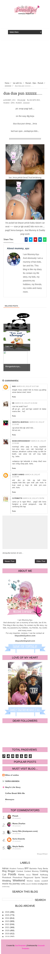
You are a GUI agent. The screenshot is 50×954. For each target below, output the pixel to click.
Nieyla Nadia (18, 846)
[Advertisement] (25, 60)
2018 (7, 937)
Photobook (6, 877)
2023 (7, 921)
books (37, 881)
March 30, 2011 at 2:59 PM (33, 498)
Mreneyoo (9, 799)
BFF (27, 868)
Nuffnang (44, 875)
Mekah (28, 875)
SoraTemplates (20, 946)
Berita (45, 868)
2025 (7, 915)
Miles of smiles (12, 775)
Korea (21, 874)
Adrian (5, 868)
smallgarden (42, 884)
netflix (23, 884)
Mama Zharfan (18, 823)
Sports (37, 877)
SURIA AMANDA (12, 781)
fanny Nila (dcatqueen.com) (25, 831)
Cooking (44, 871)
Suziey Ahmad (18, 475)
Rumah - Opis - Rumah (12, 103)
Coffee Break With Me (15, 793)
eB (13, 403)
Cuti (4, 874)
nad (14, 386)
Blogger (11, 871)
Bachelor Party (35, 868)
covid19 (44, 881)
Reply (14, 397)
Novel (35, 874)
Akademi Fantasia (16, 869)
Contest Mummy (31, 871)
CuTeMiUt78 (17, 498)
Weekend (19, 880)
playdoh (28, 884)
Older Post (40, 561)
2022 (7, 924)
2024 (7, 918)
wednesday (6, 886)
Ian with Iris (34, 100)
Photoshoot (17, 877)
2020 (7, 930)
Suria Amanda (18, 839)
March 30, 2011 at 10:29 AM (26, 403)
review (34, 884)
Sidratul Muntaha (20, 422)
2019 (7, 933)
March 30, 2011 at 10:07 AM (28, 386)
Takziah (44, 877)
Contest (20, 871)
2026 (7, 912)
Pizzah (15, 816)
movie (5, 883)
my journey (14, 883)
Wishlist (30, 881)
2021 (7, 927)
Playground (28, 877)
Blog (4, 871)
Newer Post (9, 561)
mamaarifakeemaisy (21, 441)
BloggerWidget (42, 854)
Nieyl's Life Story (13, 787)
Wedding (6, 880)
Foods (12, 874)
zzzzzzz (26, 103)
